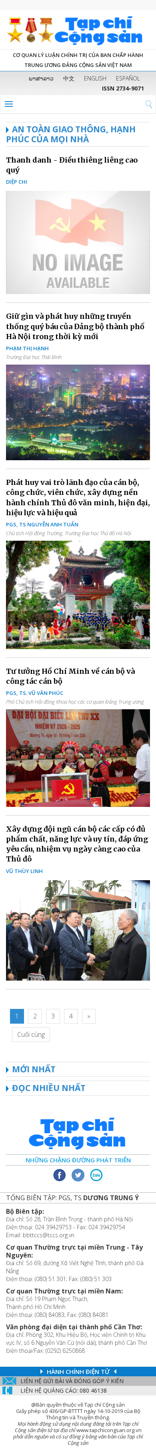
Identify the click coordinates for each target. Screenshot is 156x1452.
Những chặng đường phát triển (78, 1160)
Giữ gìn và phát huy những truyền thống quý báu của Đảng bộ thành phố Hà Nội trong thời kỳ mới (75, 326)
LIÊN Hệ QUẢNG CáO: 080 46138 (63, 1390)
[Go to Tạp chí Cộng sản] (78, 29)
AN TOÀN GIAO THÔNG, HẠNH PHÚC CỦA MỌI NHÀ (71, 134)
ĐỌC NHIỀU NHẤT (49, 1087)
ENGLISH (95, 78)
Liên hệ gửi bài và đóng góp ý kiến (72, 1381)
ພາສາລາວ (41, 78)
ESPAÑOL (128, 78)
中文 (68, 78)
